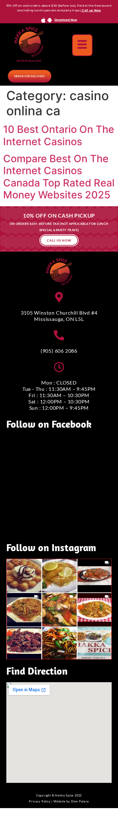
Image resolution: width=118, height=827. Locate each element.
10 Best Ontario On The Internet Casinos (58, 135)
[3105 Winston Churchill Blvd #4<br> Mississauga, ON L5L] (59, 297)
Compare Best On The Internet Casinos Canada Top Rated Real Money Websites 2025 (59, 176)
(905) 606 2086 (59, 351)
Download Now (65, 19)
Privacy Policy (39, 801)
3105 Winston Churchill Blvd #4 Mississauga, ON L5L (59, 316)
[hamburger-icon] (82, 45)
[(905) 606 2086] (59, 335)
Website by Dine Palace (71, 801)
